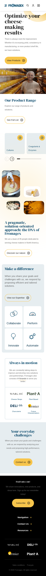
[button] (12, 159)
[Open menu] (38, 5)
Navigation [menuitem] (23, 517)
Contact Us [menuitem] (23, 524)
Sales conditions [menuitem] (19, 565)
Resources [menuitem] (23, 530)
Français (30, 565)
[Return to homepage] (14, 5)
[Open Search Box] (27, 5)
